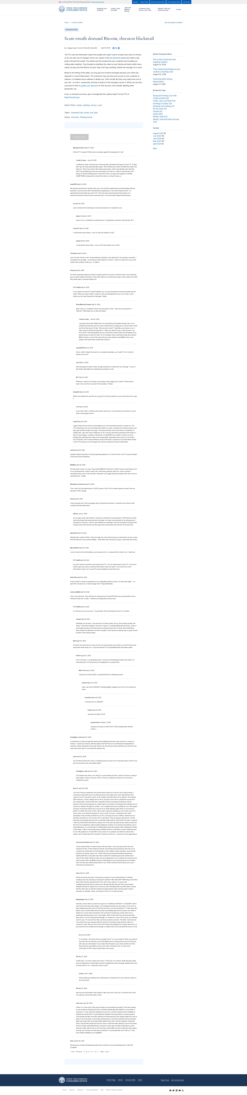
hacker (79, 105)
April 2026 (157, 144)
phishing (86, 105)
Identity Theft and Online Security (163, 9)
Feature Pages (111, 1080)
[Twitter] (173, 1091)
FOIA (102, 1090)
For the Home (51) (160, 109)
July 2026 (157, 136)
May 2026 (157, 141)
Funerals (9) (157, 111)
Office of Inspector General (114, 1090)
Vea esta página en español (173, 22)
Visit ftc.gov (186, 2)
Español (135, 2)
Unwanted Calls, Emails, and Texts (144, 9)
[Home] (75, 11)
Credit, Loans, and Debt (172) (164, 101)
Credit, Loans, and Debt (115, 9)
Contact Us (80, 1090)
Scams (178, 9)
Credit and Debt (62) (161, 98)
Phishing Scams (86, 117)
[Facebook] (170, 1091)
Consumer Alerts (77, 22)
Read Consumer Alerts (158, 2)
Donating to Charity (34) (162, 104)
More (155, 148)
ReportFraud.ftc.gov (72, 97)
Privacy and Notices (92, 1090)
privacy (93, 105)
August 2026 (158, 133)
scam (100, 105)
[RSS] (183, 1091)
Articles (120, 1080)
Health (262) (158, 114)
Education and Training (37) (164, 106)
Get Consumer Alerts (174, 2)
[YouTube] (180, 1091)
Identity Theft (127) (160, 117)
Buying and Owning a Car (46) (165, 96)
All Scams (75, 117)
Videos (140, 1080)
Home (66, 22)
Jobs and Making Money (127, 9)
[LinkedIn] (177, 1091)
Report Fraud (144, 2)
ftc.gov (65, 1090)
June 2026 (157, 138)
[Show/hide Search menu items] (185, 9)
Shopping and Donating (101, 9)
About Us (72, 1090)
